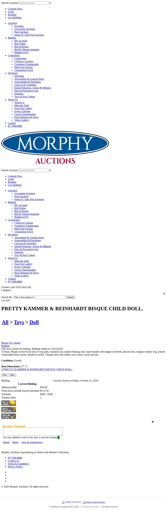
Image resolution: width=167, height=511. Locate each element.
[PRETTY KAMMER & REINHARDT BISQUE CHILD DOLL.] (37, 369)
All (5, 322)
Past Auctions (21, 32)
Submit (6, 442)
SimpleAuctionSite (90, 507)
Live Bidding (15, 17)
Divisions (13, 73)
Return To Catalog (10, 342)
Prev (5, 375)
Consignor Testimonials (26, 64)
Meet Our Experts (23, 67)
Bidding (12, 37)
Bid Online (20, 43)
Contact (12, 123)
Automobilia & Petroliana (27, 82)
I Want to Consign (23, 61)
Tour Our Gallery (23, 108)
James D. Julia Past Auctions (29, 34)
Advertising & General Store (29, 79)
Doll (34, 322)
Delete (15, 442)
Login (11, 11)
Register (12, 14)
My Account (20, 40)
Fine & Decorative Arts (26, 90)
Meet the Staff (21, 105)
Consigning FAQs (23, 70)
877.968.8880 (15, 126)
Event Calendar (22, 111)
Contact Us (13, 460)
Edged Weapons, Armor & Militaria (32, 87)
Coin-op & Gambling (25, 84)
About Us (13, 99)
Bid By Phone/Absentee (26, 49)
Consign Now (15, 8)
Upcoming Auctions (24, 29)
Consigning (14, 55)
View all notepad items (32, 442)
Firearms (18, 93)
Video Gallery (21, 120)
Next (12, 375)
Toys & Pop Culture (24, 96)
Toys (19, 322)
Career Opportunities (25, 114)
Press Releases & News (26, 117)
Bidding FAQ (21, 52)
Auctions (12, 23)
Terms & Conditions (18, 463)
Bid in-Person (21, 46)
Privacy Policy (15, 466)
